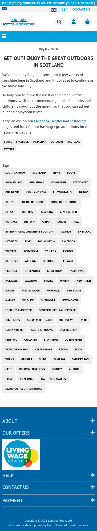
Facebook (42, 121)
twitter (9, 149)
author (74, 369)
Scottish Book (15, 172)
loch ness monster (18, 310)
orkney (57, 369)
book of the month (64, 202)
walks (9, 359)
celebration (43, 349)
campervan (76, 271)
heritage (11, 221)
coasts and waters (53, 379)
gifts (8, 369)
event (84, 320)
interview (66, 320)
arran (46, 221)
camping (59, 359)
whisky (65, 280)
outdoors (57, 141)
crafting (26, 379)
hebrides (11, 241)
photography (62, 192)
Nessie (9, 212)
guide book (54, 271)
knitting (11, 339)
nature (10, 300)
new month (70, 300)
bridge (83, 192)
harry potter (14, 329)
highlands (12, 320)
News (56, 172)
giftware (67, 261)
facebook (22, 141)
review (63, 349)
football (53, 290)
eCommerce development (26, 525)
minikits (26, 359)
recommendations (32, 369)
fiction (68, 251)
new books (74, 290)
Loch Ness (27, 212)
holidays (11, 280)
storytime (51, 339)
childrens (12, 192)
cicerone (11, 271)
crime (9, 379)
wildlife (28, 300)
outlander (32, 271)
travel (48, 280)
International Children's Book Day (29, 231)
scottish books (42, 329)
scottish (11, 261)
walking (30, 261)
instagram (40, 141)
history (29, 221)
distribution (68, 329)
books (8, 141)
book (78, 349)
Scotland (74, 141)
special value (30, 290)
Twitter (57, 121)
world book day (16, 349)
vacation (31, 280)
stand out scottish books (23, 388)
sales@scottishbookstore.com (5, 9)
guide (42, 359)
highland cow (36, 192)
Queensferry (73, 339)
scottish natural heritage (57, 310)
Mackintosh (68, 212)
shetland (84, 231)
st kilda (50, 251)
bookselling (13, 182)
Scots (9, 202)
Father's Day (80, 359)
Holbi (50, 525)
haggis (9, 290)
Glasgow (47, 212)
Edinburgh (58, 182)
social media (46, 241)
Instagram (78, 121)
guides (61, 221)
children (30, 339)
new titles (84, 280)
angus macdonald (39, 320)
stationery (80, 182)
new (76, 221)
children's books (32, 202)
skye (27, 241)
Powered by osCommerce (71, 525)
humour (48, 261)
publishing (36, 182)
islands (66, 231)
